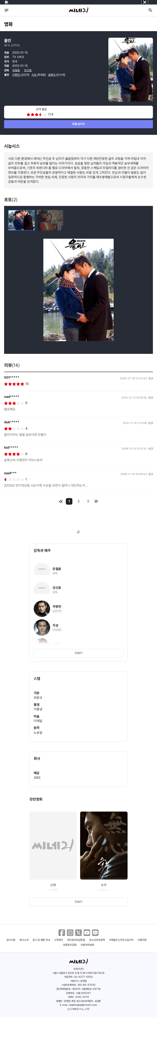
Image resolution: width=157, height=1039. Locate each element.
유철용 (16, 70)
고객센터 (58, 939)
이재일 (38, 721)
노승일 (38, 733)
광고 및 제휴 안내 (41, 939)
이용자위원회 (87, 944)
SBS (37, 778)
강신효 (28, 70)
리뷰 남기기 (78, 124)
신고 (150, 378)
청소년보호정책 (97, 939)
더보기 (78, 653)
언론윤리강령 (69, 944)
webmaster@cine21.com (83, 1005)
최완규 (38, 698)
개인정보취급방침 (76, 939)
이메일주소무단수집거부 (121, 939)
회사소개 (23, 939)
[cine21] (78, 10)
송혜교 (52, 74)
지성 (34, 74)
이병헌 (16, 74)
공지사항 (10, 939)
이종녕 (38, 709)
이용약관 (142, 939)
